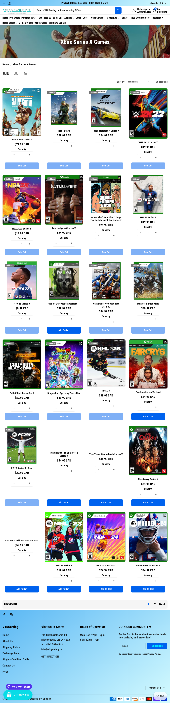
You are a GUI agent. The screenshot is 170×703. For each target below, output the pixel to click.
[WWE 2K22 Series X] (148, 113)
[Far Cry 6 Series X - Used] (148, 364)
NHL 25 (106, 390)
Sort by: (121, 81)
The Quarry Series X (148, 479)
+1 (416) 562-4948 (52, 644)
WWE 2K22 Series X (148, 142)
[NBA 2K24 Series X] (106, 537)
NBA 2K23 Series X (21, 228)
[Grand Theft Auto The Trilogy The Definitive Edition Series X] (106, 194)
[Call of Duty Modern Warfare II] (64, 280)
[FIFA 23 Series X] (148, 194)
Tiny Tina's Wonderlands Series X (106, 454)
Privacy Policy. (154, 654)
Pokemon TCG (28, 17)
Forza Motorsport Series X (106, 130)
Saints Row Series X (22, 139)
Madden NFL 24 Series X (148, 565)
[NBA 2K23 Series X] (21, 200)
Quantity (22, 149)
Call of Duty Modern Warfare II (63, 303)
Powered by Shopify (39, 698)
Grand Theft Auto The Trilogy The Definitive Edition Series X (106, 219)
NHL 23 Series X (64, 565)
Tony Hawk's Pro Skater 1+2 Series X (64, 454)
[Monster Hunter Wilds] (148, 280)
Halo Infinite (64, 130)
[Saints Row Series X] (21, 112)
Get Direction (50, 656)
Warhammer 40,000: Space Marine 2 (106, 305)
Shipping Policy (11, 647)
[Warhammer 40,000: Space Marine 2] (106, 280)
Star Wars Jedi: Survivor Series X (22, 540)
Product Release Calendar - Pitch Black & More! (85, 3)
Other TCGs (81, 17)
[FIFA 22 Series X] (21, 280)
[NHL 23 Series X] (64, 537)
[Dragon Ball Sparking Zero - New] (64, 364)
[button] (160, 10)
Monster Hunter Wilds (148, 303)
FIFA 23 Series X (148, 217)
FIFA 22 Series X (22, 303)
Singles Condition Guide (15, 659)
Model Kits (112, 17)
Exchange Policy (11, 653)
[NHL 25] (106, 363)
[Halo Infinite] (64, 107)
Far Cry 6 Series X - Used (148, 392)
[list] (26, 73)
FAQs (5, 671)
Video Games (96, 17)
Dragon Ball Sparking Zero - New (64, 393)
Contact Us (8, 665)
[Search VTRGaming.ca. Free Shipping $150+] (118, 10)
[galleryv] (16, 73)
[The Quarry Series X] (148, 450)
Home (5, 64)
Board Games (8, 23)
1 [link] (148, 604)
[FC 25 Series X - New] (21, 445)
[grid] (6, 73)
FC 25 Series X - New (21, 468)
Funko (124, 17)
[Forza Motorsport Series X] (106, 107)
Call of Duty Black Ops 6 (22, 393)
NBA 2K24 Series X (106, 565)
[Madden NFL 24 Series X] (148, 537)
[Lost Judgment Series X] (64, 200)
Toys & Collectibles (140, 17)
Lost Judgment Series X (64, 228)
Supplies (68, 17)
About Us (7, 641)
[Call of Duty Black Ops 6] (21, 364)
